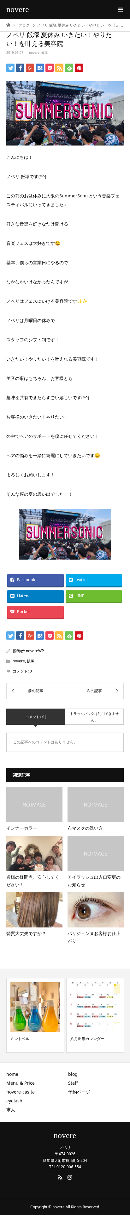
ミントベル (19, 1038)
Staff (73, 1083)
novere (17, 9)
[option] (35, 1015)
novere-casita (20, 1092)
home (12, 1074)
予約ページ (79, 1092)
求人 (10, 1110)
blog (73, 1074)
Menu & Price (20, 1083)
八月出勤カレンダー (87, 1038)
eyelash (14, 1101)
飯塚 (44, 52)
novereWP (35, 651)
